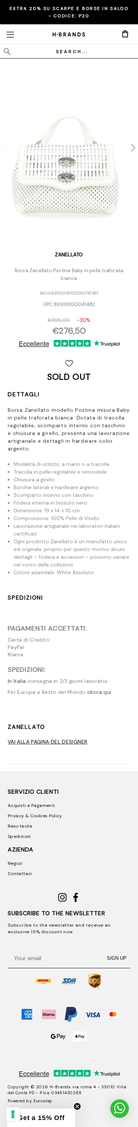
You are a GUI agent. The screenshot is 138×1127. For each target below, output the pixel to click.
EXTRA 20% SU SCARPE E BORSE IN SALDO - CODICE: (69, 12)
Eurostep (43, 1100)
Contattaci (20, 874)
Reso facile (20, 826)
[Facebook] (75, 900)
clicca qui (99, 692)
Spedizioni (25, 597)
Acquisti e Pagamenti (31, 805)
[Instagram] (62, 900)
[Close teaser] (77, 1106)
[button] (41, 1118)
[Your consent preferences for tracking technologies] (13, 1114)
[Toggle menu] (10, 34)
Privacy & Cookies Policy (35, 816)
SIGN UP (117, 958)
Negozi (15, 863)
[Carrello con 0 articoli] (125, 34)
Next (128, 144)
